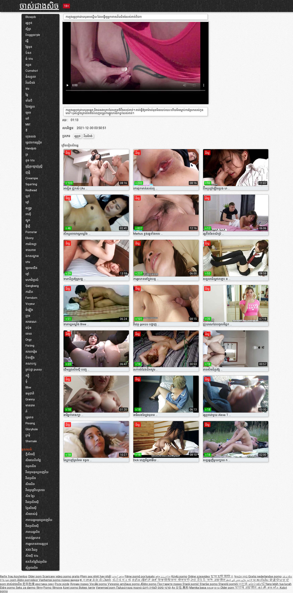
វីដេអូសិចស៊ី (32, 502)
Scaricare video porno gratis (61, 576)
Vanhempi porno (50, 580)
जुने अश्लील (216, 580)
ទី (26, 130)
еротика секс (44, 584)
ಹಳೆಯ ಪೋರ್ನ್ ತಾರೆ (145, 580)
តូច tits (30, 160)
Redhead (31, 190)
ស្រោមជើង (31, 268)
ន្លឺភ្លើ (28, 226)
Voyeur (30, 304)
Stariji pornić (191, 584)
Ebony (29, 238)
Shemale (31, 441)
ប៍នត (28, 53)
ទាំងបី (29, 100)
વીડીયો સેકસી (121, 580)
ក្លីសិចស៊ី (30, 454)
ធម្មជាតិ (30, 393)
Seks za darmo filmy (29, 587)
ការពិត (29, 292)
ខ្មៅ (27, 202)
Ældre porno (149, 584)
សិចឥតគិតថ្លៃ (33, 460)
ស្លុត (28, 220)
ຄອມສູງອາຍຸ (213, 587)
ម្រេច (28, 112)
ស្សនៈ (29, 65)
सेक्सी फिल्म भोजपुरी (173, 580)
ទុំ (26, 381)
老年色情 (29, 584)
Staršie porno (209, 584)
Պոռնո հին (241, 576)
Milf (28, 124)
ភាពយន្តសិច (33, 532)
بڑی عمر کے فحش (236, 580)
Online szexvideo (199, 576)
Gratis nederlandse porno (265, 576)
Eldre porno (8, 587)
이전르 (244, 584)
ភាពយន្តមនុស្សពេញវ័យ (39, 520)
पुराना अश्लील (246, 587)
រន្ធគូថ (29, 23)
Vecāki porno (98, 584)
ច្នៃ (27, 94)
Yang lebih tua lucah (278, 584)
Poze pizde (62, 584)
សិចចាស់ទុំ (31, 514)
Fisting (30, 345)
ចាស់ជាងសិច (39, 6)
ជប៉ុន (28, 327)
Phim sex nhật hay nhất (95, 576)
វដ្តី (27, 41)
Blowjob (31, 17)
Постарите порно (170, 584)
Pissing (30, 423)
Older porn (35, 576)
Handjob (31, 148)
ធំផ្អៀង (29, 310)
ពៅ (27, 118)
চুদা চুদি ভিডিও (222, 576)
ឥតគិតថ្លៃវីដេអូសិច (36, 562)
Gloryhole (32, 429)
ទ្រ (27, 154)
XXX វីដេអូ (31, 550)
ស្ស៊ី (27, 375)
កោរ (28, 262)
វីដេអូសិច (31, 478)
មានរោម (30, 405)
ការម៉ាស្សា (31, 244)
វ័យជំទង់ (30, 82)
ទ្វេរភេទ (29, 417)
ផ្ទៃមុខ (29, 47)
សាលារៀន (31, 351)
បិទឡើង (30, 357)
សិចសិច (30, 484)
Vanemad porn (106, 587)
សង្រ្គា (29, 208)
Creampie (32, 178)
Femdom (31, 298)
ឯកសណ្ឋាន (32, 256)
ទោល (29, 333)
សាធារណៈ (31, 321)
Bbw (28, 387)
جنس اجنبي (118, 576)
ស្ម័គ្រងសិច (32, 567)
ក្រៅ (28, 196)
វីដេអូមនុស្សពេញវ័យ (37, 472)
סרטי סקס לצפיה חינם (157, 587)
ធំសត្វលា (31, 76)
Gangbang (32, 286)
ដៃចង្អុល (30, 106)
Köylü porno (179, 576)
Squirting (31, 184)
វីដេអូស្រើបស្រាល (35, 490)
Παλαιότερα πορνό (129, 587)
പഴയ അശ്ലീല (258, 580)
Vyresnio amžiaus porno (124, 584)
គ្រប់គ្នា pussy (34, 369)
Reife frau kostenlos (13, 576)
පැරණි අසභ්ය (268, 587)
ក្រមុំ (28, 435)
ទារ (27, 88)
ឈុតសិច (31, 466)
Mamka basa (198, 587)
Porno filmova (52, 587)
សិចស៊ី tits (32, 556)
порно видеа (70, 580)
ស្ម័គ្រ (28, 29)
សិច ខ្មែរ (30, 496)
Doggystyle (33, 35)
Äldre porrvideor (28, 580)
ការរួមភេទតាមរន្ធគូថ (37, 544)
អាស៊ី (28, 214)
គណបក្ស (31, 363)
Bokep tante (87, 587)
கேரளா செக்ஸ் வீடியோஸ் (95, 580)
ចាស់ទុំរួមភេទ (33, 538)
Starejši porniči (228, 584)
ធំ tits (29, 59)
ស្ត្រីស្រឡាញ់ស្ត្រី (34, 166)
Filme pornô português (140, 576)
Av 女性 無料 (180, 587)
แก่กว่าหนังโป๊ (257, 584)
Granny (30, 399)
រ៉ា (26, 411)
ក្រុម (28, 316)
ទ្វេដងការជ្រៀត (34, 142)
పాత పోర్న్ (198, 580)
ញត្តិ (28, 172)
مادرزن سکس (163, 576)
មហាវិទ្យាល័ (32, 280)
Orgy (28, 339)
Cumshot (32, 71)
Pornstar (31, 232)
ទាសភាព (31, 250)
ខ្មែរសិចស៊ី (31, 508)
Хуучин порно (79, 584)
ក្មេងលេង (31, 136)
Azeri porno (71, 587)
